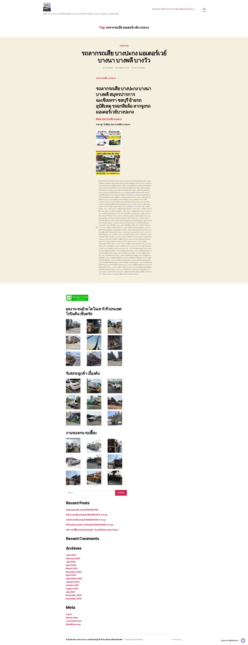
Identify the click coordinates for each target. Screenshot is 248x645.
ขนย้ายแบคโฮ (145, 197)
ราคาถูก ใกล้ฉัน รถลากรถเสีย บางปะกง (125, 274)
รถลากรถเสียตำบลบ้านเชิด (129, 255)
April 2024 (71, 565)
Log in (69, 614)
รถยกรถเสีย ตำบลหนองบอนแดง (133, 227)
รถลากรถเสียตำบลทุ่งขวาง (142, 251)
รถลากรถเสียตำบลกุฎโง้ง (107, 251)
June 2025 (71, 555)
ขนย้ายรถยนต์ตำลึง (141, 195)
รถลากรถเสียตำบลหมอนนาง (117, 265)
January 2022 (72, 582)
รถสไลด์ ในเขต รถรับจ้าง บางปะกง (110, 269)
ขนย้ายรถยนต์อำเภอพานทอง (130, 197)
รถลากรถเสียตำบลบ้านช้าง (110, 255)
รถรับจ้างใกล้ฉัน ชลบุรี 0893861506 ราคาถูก (86, 520)
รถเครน (103, 272)
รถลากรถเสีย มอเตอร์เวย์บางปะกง (140, 248)
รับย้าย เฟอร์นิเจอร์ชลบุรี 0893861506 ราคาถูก (86, 515)
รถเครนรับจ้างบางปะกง (115, 272)
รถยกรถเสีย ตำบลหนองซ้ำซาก (112, 227)
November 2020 (74, 595)
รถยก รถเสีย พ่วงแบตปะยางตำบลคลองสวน (132, 216)
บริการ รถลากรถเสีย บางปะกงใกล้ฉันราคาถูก (120, 202)
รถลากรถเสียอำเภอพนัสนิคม (142, 267)
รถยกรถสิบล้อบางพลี (127, 225)
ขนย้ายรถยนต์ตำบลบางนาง (112, 188)
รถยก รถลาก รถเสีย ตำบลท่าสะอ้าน (120, 209)
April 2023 (71, 575)
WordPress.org (73, 624)
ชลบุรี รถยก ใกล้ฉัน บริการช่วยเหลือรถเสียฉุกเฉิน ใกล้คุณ (172, 9)
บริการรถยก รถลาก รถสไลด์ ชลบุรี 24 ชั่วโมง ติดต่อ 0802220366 (97, 639)
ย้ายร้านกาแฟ (139, 206)
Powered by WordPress (134, 639)
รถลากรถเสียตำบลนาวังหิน (126, 253)
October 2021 (72, 585)
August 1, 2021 (123, 68)
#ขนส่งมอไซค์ (103, 181)
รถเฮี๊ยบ (142, 272)
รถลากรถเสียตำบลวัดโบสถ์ (133, 258)
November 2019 (73, 598)
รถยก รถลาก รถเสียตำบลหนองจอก (128, 213)
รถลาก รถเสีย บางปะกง (129, 237)
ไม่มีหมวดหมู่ (124, 45)
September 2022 (74, 578)
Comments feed (74, 621)
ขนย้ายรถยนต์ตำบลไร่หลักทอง (124, 195)
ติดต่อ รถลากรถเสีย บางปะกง (109, 119)
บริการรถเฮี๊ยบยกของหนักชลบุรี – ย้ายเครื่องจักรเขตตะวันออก (92, 530)
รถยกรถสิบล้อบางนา (113, 225)
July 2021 (70, 592)
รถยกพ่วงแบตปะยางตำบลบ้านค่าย (124, 223)
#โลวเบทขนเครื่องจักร (130, 185)
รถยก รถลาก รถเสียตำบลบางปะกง (134, 211)
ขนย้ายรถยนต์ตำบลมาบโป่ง (127, 190)
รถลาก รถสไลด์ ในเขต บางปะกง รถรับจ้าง (132, 234)
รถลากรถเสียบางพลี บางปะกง (122, 267)
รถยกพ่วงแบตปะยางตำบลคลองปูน (130, 220)
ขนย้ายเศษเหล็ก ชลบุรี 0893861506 (82, 510)
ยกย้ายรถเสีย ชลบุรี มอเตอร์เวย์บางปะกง (118, 204)
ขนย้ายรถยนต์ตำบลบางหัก (131, 188)
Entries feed (72, 617)
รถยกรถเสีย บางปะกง (120, 230)
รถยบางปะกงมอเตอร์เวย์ (131, 232)
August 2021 (72, 588)
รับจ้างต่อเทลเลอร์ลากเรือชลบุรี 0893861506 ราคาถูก (90, 525)
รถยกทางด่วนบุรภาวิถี (122, 218)
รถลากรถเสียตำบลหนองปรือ (141, 260)
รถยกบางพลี (114, 220)
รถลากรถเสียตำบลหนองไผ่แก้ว (129, 262)
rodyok (110, 68)
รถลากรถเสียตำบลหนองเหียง (108, 262)
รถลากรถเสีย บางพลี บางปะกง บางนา (116, 248)
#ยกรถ (120, 185)
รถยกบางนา (135, 218)
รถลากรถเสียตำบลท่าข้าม (124, 251)
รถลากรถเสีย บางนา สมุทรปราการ (132, 244)
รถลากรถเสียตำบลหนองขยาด (121, 260)
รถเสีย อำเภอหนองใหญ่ (131, 272)
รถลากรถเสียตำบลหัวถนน (136, 265)
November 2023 (74, 572)
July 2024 (71, 562)
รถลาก (142, 232)
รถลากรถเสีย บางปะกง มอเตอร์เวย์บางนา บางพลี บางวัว (124, 56)
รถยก (105, 209)
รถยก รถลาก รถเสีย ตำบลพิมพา (111, 211)
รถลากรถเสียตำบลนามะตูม (108, 253)
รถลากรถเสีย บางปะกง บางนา (126, 246)
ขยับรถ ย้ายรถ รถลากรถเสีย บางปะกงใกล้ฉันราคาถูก (116, 199)
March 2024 (72, 568)
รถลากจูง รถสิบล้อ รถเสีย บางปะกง (116, 239)
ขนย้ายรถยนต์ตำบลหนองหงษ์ (134, 192)
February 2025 (73, 558)
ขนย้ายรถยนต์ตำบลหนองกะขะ (113, 192)
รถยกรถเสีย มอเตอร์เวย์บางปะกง (138, 230)
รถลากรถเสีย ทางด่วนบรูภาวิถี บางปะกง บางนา (121, 241)
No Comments (140, 68)
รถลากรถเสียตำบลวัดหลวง (114, 258)
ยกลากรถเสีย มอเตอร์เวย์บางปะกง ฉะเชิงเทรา (119, 206)
